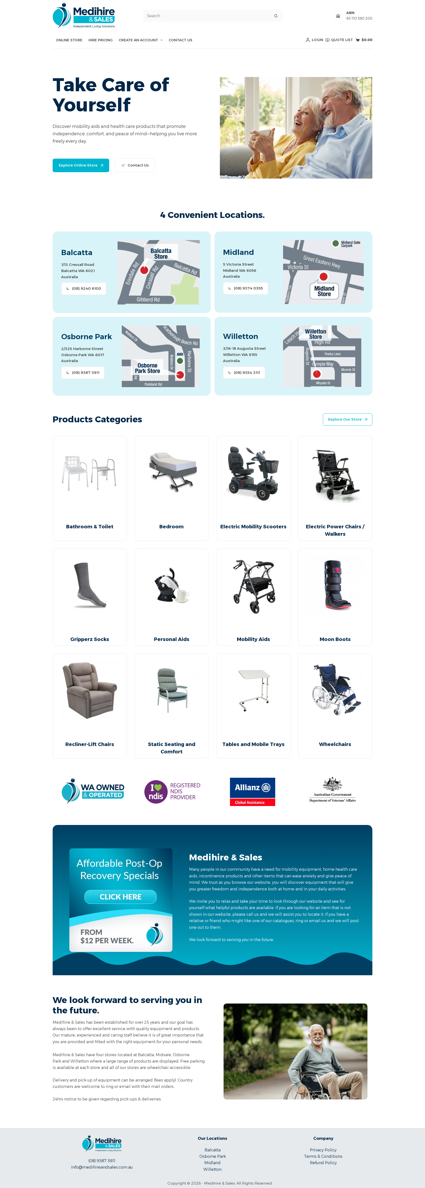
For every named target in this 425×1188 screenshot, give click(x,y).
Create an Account (138, 40)
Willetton (212, 1169)
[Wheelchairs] (335, 690)
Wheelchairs (335, 744)
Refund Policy (323, 1162)
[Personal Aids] (172, 585)
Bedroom (171, 527)
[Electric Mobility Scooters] (253, 473)
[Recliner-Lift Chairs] (90, 690)
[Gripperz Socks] (90, 585)
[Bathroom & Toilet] (90, 473)
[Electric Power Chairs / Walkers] (335, 473)
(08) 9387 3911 (101, 1160)
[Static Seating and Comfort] (172, 690)
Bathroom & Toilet (89, 527)
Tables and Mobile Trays (253, 744)
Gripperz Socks (89, 639)
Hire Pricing (101, 40)
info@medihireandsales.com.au (102, 1167)
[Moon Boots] (335, 585)
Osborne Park (212, 1156)
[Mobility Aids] (253, 585)
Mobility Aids (253, 639)
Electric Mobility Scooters (253, 527)
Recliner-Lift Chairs (89, 744)
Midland (212, 1162)
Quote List (342, 40)
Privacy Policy (323, 1150)
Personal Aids (171, 639)
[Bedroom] (172, 473)
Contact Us (180, 40)
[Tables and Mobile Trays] (253, 690)
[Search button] (276, 16)
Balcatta (213, 1150)
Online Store (69, 40)
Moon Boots (335, 639)
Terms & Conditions (323, 1156)
